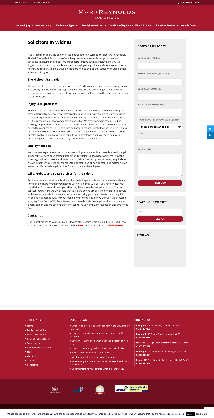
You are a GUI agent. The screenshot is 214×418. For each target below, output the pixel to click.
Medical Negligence (66, 25)
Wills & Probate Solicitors (39, 347)
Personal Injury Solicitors (39, 338)
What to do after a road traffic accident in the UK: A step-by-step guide (99, 327)
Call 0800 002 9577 (189, 2)
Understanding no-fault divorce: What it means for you (98, 368)
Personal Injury (43, 25)
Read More (201, 413)
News (37, 2)
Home (18, 2)
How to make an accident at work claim (91, 352)
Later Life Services (165, 25)
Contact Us (48, 2)
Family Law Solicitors (93, 25)
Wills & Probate (143, 25)
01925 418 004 (143, 355)
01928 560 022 (115, 225)
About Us (28, 2)
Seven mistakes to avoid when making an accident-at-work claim (98, 342)
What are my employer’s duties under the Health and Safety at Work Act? (99, 363)
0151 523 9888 (143, 337)
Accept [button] (190, 414)
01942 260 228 (143, 363)
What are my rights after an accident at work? (94, 357)
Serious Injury (23, 25)
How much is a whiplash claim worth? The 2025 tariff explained (96, 335)
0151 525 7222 (143, 329)
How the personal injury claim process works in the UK (98, 348)
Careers (30, 360)
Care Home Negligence (121, 25)
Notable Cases (188, 25)
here (81, 225)
